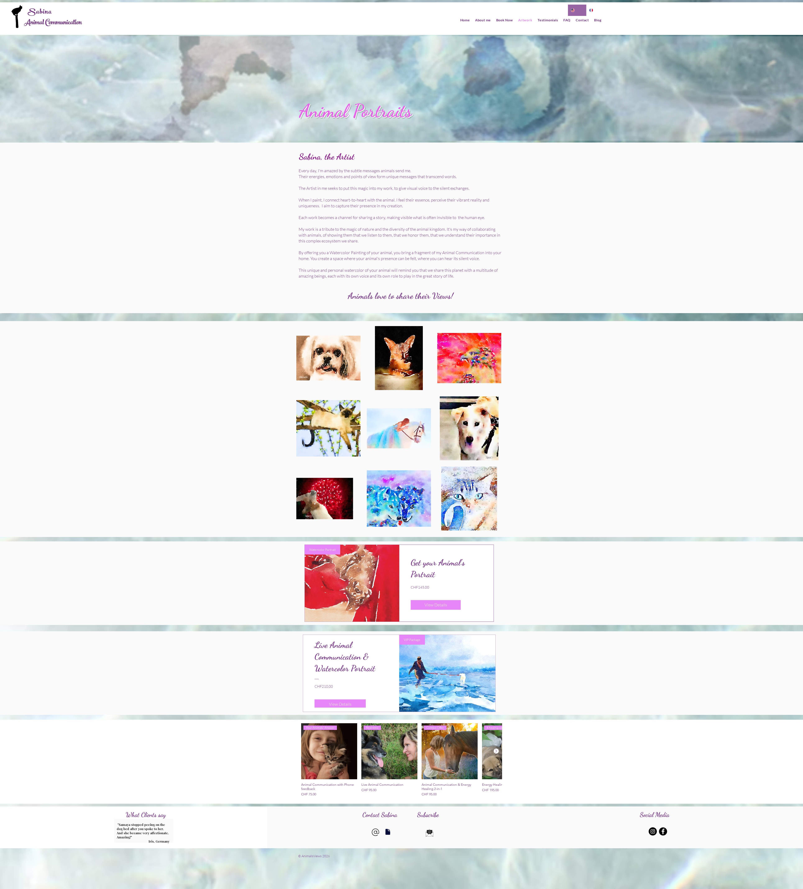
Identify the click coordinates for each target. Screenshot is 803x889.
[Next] (169, 830)
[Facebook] (663, 831)
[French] (595, 10)
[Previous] (118, 830)
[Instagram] (653, 831)
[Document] (388, 832)
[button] (429, 833)
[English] (577, 10)
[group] (401, 760)
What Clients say (146, 814)
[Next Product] (496, 751)
